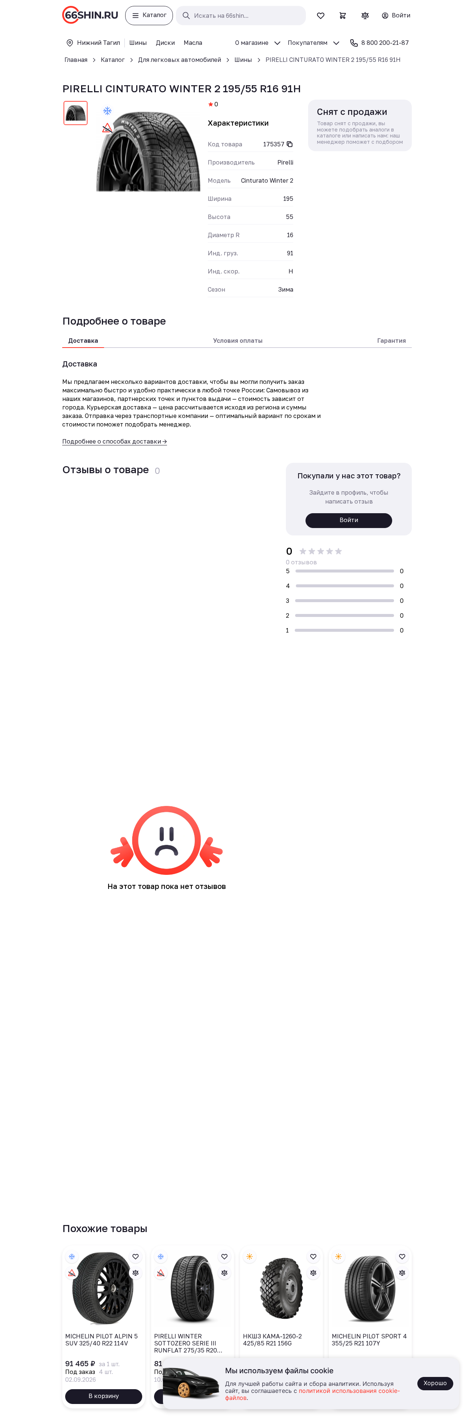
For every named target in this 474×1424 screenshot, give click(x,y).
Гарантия (391, 340)
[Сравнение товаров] (365, 15)
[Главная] (90, 15)
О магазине (251, 42)
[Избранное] (320, 15)
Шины (243, 59)
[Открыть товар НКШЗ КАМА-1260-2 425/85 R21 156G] (281, 1326)
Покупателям (307, 42)
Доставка (83, 340)
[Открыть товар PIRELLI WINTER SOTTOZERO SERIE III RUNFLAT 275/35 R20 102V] (192, 1326)
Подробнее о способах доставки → (114, 441)
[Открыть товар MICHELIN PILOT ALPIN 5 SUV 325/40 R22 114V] (103, 1326)
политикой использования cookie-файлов (312, 1394)
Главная (75, 59)
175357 (273, 144)
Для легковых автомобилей (179, 59)
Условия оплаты (238, 340)
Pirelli (285, 162)
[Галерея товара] (148, 152)
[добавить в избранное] (135, 1256)
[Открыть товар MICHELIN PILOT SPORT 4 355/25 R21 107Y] (370, 1326)
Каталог (113, 59)
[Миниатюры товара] (75, 114)
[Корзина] (343, 15)
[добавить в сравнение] (135, 1272)
